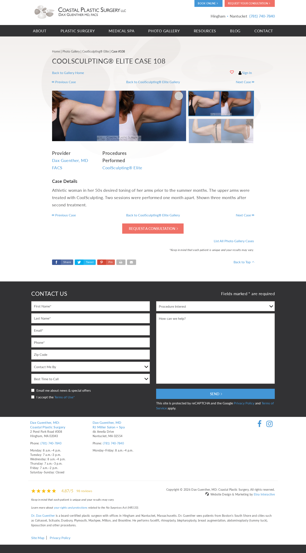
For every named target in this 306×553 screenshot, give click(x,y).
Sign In (247, 72)
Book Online (207, 3)
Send (214, 393)
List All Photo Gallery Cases (234, 240)
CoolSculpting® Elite (122, 168)
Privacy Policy (244, 403)
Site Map (37, 537)
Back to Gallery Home (68, 72)
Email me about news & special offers (63, 390)
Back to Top (242, 262)
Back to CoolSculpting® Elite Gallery (153, 81)
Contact (263, 30)
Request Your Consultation (248, 3)
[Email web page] (131, 262)
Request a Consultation (152, 228)
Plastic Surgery (78, 30)
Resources (205, 30)
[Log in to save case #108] (232, 72)
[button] (77, 81)
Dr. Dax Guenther (43, 515)
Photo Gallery (164, 30)
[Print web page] (121, 262)
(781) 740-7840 (50, 443)
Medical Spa (121, 30)
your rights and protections (71, 507)
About (40, 30)
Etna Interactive (264, 494)
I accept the (44, 397)
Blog (235, 30)
